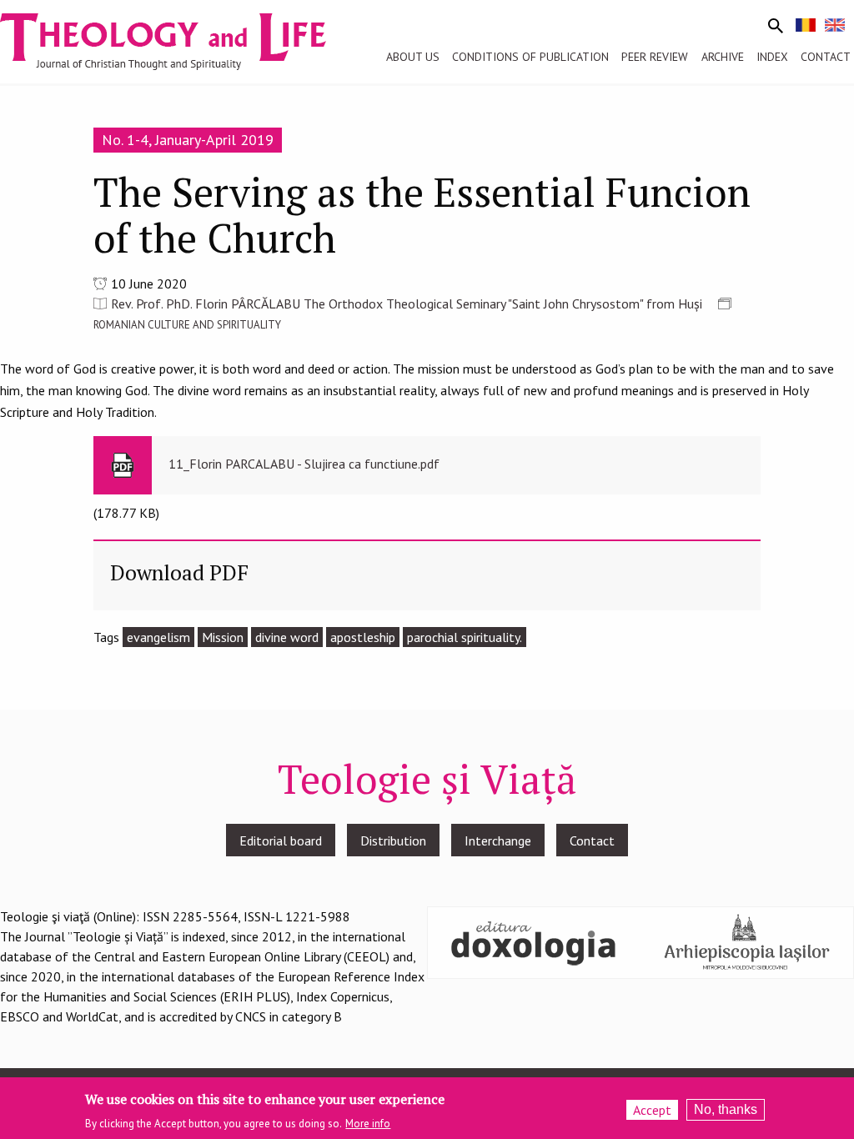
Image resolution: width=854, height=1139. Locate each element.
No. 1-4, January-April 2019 (188, 139)
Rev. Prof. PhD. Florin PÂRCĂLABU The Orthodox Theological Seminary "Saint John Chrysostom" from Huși (406, 303)
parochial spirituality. (464, 637)
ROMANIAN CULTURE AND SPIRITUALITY (187, 325)
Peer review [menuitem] (654, 56)
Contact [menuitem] (826, 56)
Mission (223, 637)
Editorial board (280, 840)
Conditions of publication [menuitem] (530, 56)
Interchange (498, 840)
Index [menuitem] (772, 56)
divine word (287, 637)
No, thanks (725, 1109)
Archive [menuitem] (722, 56)
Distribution (393, 840)
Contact (592, 840)
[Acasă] (178, 40)
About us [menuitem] (413, 56)
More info (367, 1123)
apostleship (362, 637)
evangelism (158, 637)
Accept (652, 1109)
